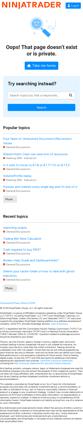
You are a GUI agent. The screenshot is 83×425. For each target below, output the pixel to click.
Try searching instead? (32, 83)
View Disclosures (59, 323)
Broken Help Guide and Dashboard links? (31, 260)
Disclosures (5, 303)
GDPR (32, 303)
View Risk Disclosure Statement (56, 360)
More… (10, 199)
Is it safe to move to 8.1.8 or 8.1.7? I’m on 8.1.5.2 (36, 165)
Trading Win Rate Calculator (22, 238)
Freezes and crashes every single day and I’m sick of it (40, 187)
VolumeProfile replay (17, 176)
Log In (75, 5)
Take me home (44, 66)
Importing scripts (15, 227)
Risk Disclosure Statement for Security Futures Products (42, 363)
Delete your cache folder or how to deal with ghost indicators (39, 273)
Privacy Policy (20, 303)
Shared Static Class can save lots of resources (35, 154)
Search (41, 107)
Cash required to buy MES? (22, 249)
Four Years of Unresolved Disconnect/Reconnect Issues (37, 141)
